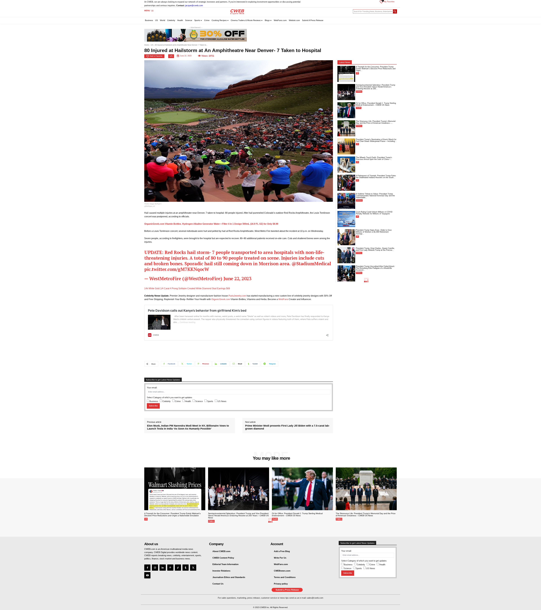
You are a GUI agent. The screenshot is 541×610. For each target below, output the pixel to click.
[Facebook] (147, 567)
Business (153, 401)
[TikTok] (178, 567)
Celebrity (166, 401)
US (152, 45)
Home (146, 45)
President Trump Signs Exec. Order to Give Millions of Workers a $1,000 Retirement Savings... (374, 232)
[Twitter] (193, 567)
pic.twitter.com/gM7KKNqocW (176, 269)
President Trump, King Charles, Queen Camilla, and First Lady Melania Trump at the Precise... (375, 249)
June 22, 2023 (237, 278)
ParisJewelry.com (237, 296)
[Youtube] (147, 575)
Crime (178, 401)
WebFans (283, 299)
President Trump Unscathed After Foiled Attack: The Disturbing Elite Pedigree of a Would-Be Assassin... (375, 268)
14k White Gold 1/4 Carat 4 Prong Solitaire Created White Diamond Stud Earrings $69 (187, 288)
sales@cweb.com (315, 598)
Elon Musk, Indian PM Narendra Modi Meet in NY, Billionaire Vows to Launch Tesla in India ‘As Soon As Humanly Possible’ (188, 427)
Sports (210, 401)
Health (188, 401)
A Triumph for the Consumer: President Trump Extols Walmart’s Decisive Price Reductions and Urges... (375, 68)
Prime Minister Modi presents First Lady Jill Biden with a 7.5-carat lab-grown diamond (287, 427)
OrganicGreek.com (220, 299)
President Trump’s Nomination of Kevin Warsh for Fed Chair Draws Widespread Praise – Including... (376, 140)
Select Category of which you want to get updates (169, 397)
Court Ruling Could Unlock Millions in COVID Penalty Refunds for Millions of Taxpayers (374, 213)
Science (199, 401)
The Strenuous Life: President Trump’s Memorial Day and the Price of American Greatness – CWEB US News (365, 514)
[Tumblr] (185, 567)
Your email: (152, 387)
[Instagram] (155, 567)
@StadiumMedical (311, 264)
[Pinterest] (170, 567)
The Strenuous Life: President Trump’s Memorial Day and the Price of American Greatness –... (375, 122)
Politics (359, 91)
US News (222, 401)
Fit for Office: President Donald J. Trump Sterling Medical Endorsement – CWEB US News (376, 104)
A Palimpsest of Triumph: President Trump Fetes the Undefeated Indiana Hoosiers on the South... (376, 177)
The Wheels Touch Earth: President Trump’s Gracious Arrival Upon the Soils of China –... (374, 158)
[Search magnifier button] (395, 11)
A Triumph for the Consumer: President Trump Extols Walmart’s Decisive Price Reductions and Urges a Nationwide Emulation (172, 514)
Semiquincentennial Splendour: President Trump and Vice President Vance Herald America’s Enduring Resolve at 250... (375, 87)
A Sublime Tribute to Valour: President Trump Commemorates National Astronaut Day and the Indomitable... (375, 196)
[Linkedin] (162, 567)
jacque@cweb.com (194, 5)
